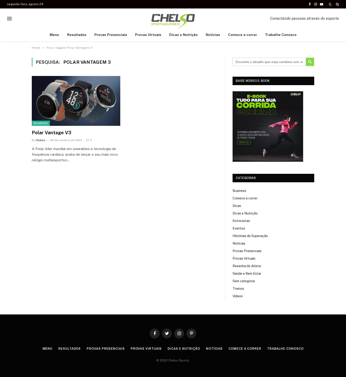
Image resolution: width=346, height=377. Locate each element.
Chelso (40, 140)
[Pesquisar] (337, 4)
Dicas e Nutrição (183, 35)
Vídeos (238, 296)
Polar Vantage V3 (51, 132)
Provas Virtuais (148, 35)
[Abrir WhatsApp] (334, 365)
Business (41, 123)
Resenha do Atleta (247, 266)
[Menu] (9, 18)
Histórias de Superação (250, 236)
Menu (54, 35)
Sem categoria (244, 281)
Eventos (239, 228)
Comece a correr (242, 35)
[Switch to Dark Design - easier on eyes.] (330, 4)
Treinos (238, 288)
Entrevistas (241, 221)
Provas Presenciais (110, 35)
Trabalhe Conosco (281, 35)
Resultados (76, 35)
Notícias (213, 35)
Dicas (237, 206)
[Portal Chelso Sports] (173, 18)
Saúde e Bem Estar (247, 273)
